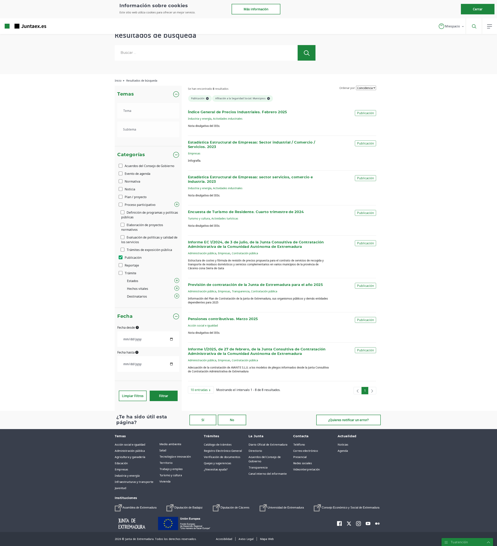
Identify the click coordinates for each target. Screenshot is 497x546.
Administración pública (202, 253)
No (232, 420)
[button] (451, 26)
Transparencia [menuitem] (257, 467)
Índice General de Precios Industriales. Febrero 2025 (237, 112)
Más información (256, 9)
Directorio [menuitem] (255, 451)
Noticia (129, 189)
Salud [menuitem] (162, 450)
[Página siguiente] (372, 390)
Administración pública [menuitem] (130, 451)
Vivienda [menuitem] (164, 481)
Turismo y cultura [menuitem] (170, 475)
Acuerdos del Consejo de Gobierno (149, 166)
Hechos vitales (137, 288)
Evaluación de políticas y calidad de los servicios (149, 239)
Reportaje (131, 265)
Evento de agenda (137, 174)
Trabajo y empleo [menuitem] (171, 469)
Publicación (133, 257)
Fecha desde (126, 327)
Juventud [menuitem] (120, 488)
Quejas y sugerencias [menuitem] (217, 463)
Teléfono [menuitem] (299, 444)
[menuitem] (135, 507)
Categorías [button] (131, 154)
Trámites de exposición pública (149, 250)
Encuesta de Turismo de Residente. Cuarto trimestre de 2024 (246, 212)
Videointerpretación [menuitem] (306, 469)
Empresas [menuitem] (121, 469)
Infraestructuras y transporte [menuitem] (134, 482)
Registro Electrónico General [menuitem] (223, 451)
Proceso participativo (140, 205)
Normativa (132, 181)
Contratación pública (245, 253)
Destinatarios (137, 296)
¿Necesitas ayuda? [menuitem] (216, 469)
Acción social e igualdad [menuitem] (130, 444)
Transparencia (240, 291)
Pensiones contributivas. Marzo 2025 (223, 319)
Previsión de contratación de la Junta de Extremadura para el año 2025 (255, 285)
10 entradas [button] (202, 391)
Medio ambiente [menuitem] (170, 444)
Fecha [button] (125, 316)
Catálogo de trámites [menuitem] (217, 444)
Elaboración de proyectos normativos (142, 227)
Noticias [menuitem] (343, 444)
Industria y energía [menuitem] (127, 475)
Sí (203, 420)
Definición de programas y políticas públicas (149, 214)
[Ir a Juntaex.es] (18, 26)
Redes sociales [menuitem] (302, 463)
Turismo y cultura (199, 218)
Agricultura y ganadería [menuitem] (130, 457)
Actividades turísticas (224, 218)
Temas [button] (125, 94)
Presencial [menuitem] (300, 457)
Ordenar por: (347, 88)
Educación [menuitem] (121, 463)
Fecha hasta (126, 352)
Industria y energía (199, 118)
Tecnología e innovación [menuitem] (175, 456)
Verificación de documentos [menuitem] (222, 457)
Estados (132, 281)
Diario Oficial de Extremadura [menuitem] (267, 444)
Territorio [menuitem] (166, 463)
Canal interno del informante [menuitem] (267, 473)
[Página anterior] (358, 390)
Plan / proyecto (135, 197)
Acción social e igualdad (203, 325)
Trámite (130, 273)
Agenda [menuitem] (343, 451)
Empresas (194, 153)
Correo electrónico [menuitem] (305, 451)
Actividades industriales (227, 118)
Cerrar (477, 9)
